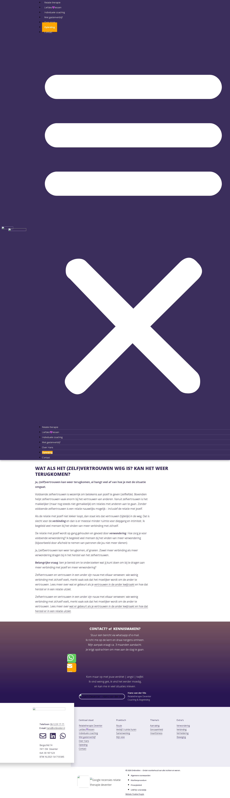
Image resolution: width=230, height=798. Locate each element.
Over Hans (49, 22)
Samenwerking (123, 733)
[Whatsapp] (62, 736)
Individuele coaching (54, 12)
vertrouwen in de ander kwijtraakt (114, 584)
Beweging (181, 737)
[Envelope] (43, 736)
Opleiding (49, 27)
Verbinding (181, 729)
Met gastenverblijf (53, 17)
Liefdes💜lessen (52, 7)
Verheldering (182, 733)
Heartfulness (156, 733)
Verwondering (183, 725)
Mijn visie (120, 737)
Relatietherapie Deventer (90, 725)
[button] (133, 230)
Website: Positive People (135, 794)
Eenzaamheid (156, 729)
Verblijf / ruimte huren (126, 729)
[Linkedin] (53, 736)
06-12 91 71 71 (57, 724)
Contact (48, 32)
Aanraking (154, 725)
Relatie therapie (50, 427)
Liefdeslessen (86, 729)
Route (119, 725)
